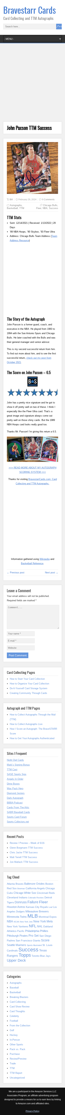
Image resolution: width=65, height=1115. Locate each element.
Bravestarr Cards (29, 9)
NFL (32, 926)
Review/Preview (18, 1058)
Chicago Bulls (50, 205)
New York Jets (26, 922)
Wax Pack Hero (15, 788)
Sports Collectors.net (18, 821)
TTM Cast (12, 769)
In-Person (15, 1039)
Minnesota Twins (17, 916)
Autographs (16, 205)
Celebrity (14, 1016)
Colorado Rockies (36, 898)
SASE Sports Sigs (16, 774)
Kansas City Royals (37, 906)
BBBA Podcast (15, 802)
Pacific (20, 931)
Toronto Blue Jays (41, 956)
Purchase (15, 1054)
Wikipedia (45, 559)
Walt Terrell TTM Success (23, 857)
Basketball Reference (32, 563)
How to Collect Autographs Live (26, 724)
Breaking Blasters (19, 997)
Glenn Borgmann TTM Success (26, 847)
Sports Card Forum (17, 817)
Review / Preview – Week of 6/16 (27, 843)
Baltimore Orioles (34, 883)
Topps (25, 955)
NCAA (16, 922)
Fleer (38, 208)
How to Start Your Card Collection (27, 678)
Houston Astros (16, 906)
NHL (39, 926)
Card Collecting (18, 1001)
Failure (32, 902)
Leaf (50, 907)
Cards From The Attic (18, 807)
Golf (12, 1030)
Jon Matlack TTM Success (24, 862)
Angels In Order (15, 779)
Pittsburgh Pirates (17, 935)
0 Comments (48, 199)
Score (45, 940)
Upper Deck (16, 960)
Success (53, 208)
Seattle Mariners (16, 945)
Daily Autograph (15, 798)
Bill (11, 199)
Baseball (14, 987)
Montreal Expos (48, 916)
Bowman (21, 888)
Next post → (51, 572)
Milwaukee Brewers (37, 911)
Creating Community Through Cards (28, 693)
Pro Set (34, 935)
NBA (45, 208)
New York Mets (43, 921)
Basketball (12, 208)
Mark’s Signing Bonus (18, 764)
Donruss (21, 902)
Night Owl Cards (15, 760)
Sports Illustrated (34, 945)
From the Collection (20, 1025)
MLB (32, 916)
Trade (13, 1063)
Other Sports (16, 1044)
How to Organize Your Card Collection (29, 683)
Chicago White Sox (25, 892)
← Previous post (15, 572)
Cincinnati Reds (46, 893)
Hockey (14, 1035)
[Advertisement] (32, 83)
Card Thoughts (17, 1011)
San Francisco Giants (28, 940)
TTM (21, 208)
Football (14, 1020)
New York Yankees (17, 926)
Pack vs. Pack (17, 1049)
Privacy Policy (32, 1111)
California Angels (35, 888)
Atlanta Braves (15, 883)
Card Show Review (19, 1006)
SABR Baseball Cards (18, 812)
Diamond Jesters (16, 793)
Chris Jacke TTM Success (24, 852)
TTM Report (16, 1073)
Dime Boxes (13, 783)
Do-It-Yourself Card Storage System (28, 688)
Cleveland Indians (17, 897)
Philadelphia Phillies (36, 930)
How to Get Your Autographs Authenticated (32, 738)
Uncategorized (17, 1077)
